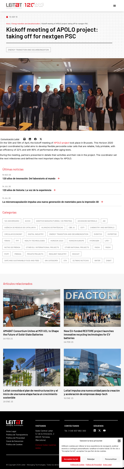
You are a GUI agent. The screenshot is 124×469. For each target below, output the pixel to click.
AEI (104, 221)
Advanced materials (87, 221)
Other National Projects (77, 247)
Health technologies (35, 241)
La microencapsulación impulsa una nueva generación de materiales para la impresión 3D (50, 201)
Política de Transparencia (17, 435)
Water (97, 260)
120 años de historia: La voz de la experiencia (26, 190)
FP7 (17, 241)
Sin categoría (51, 260)
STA (65, 260)
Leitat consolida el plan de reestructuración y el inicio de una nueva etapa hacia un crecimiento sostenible (30, 394)
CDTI (82, 227)
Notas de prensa (12, 247)
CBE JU (72, 227)
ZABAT (109, 260)
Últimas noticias (81, 260)
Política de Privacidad (94, 465)
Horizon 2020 (56, 241)
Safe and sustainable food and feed (21, 260)
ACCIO (27, 221)
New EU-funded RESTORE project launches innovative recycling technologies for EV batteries (89, 334)
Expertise (112, 234)
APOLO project (61, 142)
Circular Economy (13, 234)
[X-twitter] (99, 430)
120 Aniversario (11, 221)
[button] (119, 441)
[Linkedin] (94, 430)
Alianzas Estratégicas (52, 227)
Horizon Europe (76, 241)
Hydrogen (94, 241)
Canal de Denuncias (14, 441)
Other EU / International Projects (42, 247)
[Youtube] (104, 430)
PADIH (97, 247)
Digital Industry (36, 234)
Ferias (7, 241)
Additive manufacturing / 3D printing (54, 221)
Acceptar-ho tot (71, 459)
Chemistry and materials (102, 227)
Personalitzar (111, 459)
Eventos (98, 234)
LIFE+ (107, 241)
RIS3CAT (75, 254)
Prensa (18, 254)
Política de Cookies (77, 465)
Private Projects (35, 254)
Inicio (8, 24)
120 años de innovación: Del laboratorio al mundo (28, 178)
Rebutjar (91, 459)
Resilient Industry (58, 254)
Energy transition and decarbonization (26, 24)
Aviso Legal (107, 465)
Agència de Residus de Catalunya (20, 227)
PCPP (6, 254)
